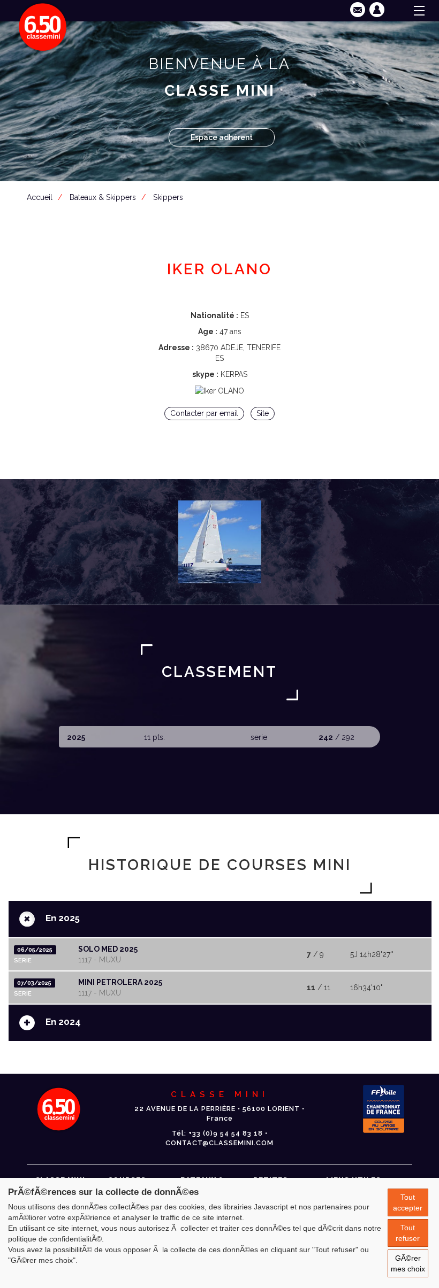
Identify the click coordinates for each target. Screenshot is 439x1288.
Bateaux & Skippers (103, 197)
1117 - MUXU (99, 959)
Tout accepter (407, 1202)
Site (262, 413)
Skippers (168, 197)
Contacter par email (204, 413)
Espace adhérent (222, 137)
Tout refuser (408, 1233)
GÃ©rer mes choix (408, 1263)
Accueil (39, 197)
